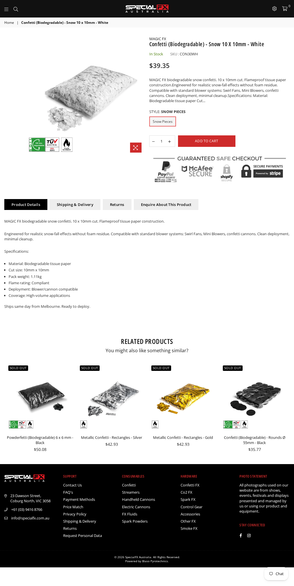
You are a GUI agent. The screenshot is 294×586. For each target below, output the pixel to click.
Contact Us (72, 485)
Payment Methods (79, 499)
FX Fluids (129, 514)
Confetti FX (190, 485)
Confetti (129, 485)
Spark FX (188, 499)
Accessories (190, 514)
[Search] (16, 8)
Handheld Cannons (138, 499)
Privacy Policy (74, 514)
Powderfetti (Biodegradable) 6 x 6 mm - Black (40, 440)
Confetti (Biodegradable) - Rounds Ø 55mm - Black (254, 440)
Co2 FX (186, 492)
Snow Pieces (163, 121)
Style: (167, 111)
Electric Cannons (136, 506)
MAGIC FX (157, 38)
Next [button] (285, 411)
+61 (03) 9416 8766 (26, 509)
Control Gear (191, 506)
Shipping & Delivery (75, 204)
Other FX (188, 521)
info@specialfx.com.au (30, 518)
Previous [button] (9, 411)
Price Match (73, 506)
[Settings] (274, 8)
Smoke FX (189, 528)
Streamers (131, 492)
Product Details (25, 204)
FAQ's (68, 492)
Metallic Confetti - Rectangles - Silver (111, 437)
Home (9, 22)
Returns (117, 204)
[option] (85, 95)
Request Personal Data (82, 535)
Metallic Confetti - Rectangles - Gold (183, 437)
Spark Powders (135, 521)
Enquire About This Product (166, 204)
